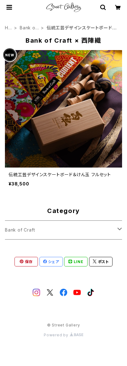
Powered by (57, 335)
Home (8, 28)
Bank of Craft (28, 28)
